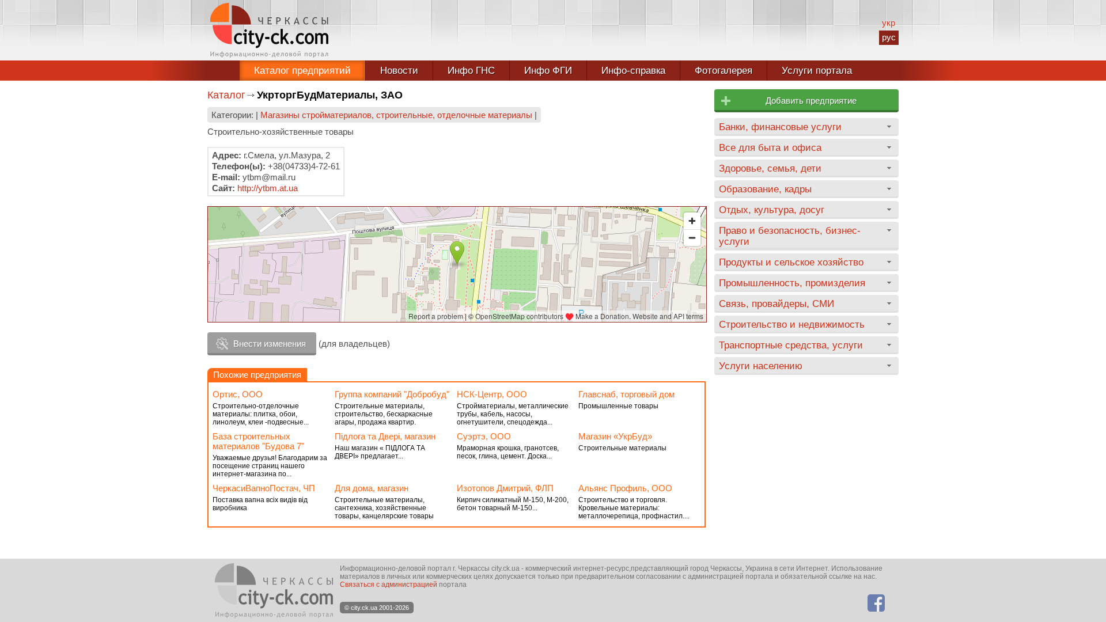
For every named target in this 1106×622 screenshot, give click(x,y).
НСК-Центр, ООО (492, 394)
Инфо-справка (633, 70)
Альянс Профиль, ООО (625, 488)
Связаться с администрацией (388, 585)
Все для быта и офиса (770, 147)
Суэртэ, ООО (484, 436)
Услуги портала (817, 70)
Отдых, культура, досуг (771, 209)
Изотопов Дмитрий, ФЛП (505, 488)
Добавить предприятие (811, 100)
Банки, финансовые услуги (780, 127)
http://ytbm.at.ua (267, 188)
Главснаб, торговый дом (626, 394)
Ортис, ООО (238, 394)
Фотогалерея (723, 70)
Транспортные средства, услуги (791, 345)
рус (889, 37)
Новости (399, 70)
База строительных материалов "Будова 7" (258, 441)
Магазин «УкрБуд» (615, 436)
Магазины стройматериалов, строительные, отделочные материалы (396, 115)
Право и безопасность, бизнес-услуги (790, 235)
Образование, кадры (765, 189)
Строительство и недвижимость (792, 324)
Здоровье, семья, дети (770, 168)
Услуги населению (760, 366)
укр (888, 23)
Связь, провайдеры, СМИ (776, 303)
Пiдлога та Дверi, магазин (385, 436)
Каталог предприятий (302, 70)
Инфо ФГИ (548, 70)
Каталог (226, 95)
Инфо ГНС (471, 70)
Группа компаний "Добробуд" (392, 394)
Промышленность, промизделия (792, 283)
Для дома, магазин (371, 488)
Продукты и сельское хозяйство (791, 262)
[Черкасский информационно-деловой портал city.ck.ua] (269, 30)
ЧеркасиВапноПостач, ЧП (264, 488)
